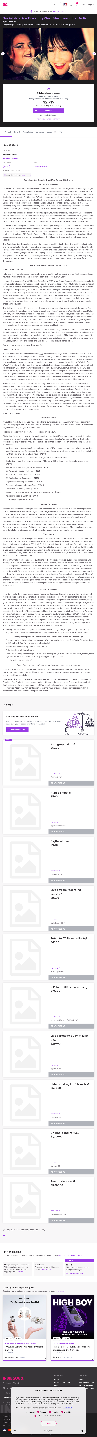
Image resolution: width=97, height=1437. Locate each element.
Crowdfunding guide (74, 1255)
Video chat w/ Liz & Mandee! (70, 1084)
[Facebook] (4, 1388)
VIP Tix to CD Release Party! (69, 987)
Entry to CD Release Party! (69, 938)
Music (6, 166)
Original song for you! (65, 1133)
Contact (57, 1379)
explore (61, 1291)
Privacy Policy (8, 1416)
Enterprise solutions (86, 1388)
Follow (48, 111)
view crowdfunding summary (48, 119)
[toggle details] (46, 1360)
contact (15, 158)
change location (59, 11)
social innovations (41, 166)
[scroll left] (3, 53)
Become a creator (86, 1385)
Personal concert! (63, 1181)
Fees (81, 1379)
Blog (56, 1385)
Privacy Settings (9, 1422)
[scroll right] (94, 53)
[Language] (65, 4)
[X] (8, 1388)
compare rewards (17, 729)
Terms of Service (9, 1419)
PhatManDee (10, 22)
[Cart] (71, 4)
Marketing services (86, 1382)
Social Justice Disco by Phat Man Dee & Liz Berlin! (46, 18)
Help (60, 1255)
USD (54, 5)
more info (6, 158)
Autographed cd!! (63, 744)
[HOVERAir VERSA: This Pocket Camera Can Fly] (24, 1317)
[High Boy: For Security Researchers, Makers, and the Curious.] (72, 1317)
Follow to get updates (74, 1273)
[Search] (47, 4)
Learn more (20, 1272)
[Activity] (76, 4)
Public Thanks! (61, 792)
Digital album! (60, 841)
